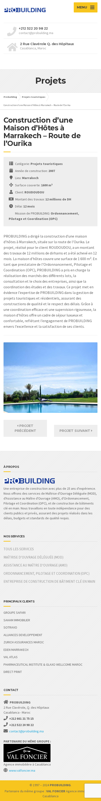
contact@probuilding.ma (26, 731)
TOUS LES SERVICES (19, 549)
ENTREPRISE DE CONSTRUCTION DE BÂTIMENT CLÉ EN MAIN (49, 581)
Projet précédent (25, 428)
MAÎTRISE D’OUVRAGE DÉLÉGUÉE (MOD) (33, 557)
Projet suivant (75, 431)
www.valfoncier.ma (22, 770)
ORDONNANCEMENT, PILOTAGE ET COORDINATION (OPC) (46, 573)
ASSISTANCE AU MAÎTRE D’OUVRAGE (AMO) (35, 565)
